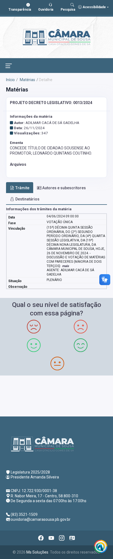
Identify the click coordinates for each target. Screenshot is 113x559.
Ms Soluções (37, 552)
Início (10, 80)
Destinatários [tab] (27, 199)
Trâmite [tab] (22, 188)
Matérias (27, 80)
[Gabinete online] (72, 538)
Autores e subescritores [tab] (64, 188)
